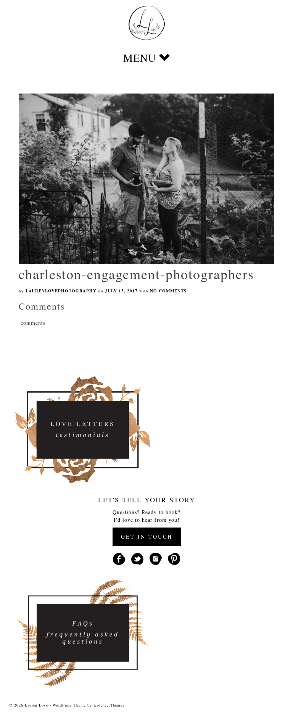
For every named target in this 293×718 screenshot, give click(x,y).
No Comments (168, 291)
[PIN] (174, 558)
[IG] (155, 558)
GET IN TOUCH (146, 536)
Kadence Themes (108, 705)
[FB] (119, 558)
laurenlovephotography (61, 291)
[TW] (137, 558)
